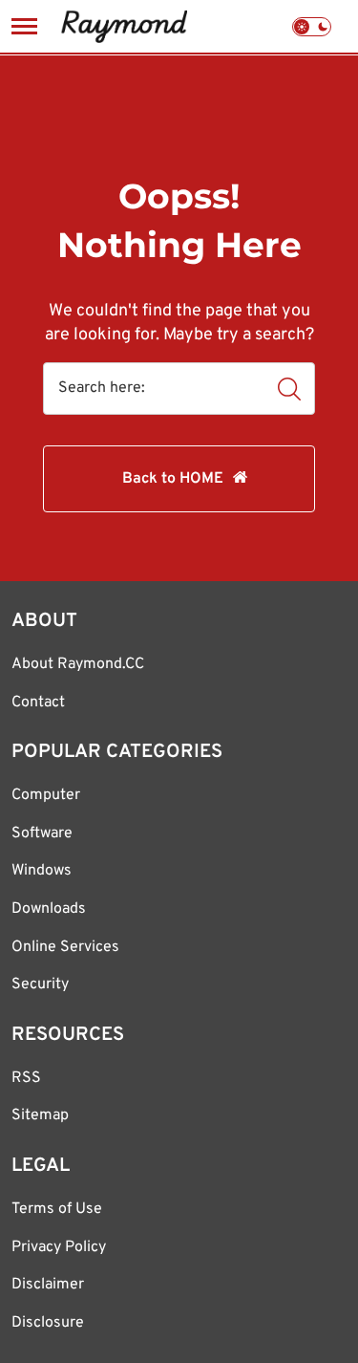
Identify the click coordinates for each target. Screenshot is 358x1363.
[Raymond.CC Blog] (123, 26)
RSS (26, 1078)
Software (42, 833)
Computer (45, 795)
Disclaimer (47, 1284)
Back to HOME (172, 478)
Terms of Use (56, 1209)
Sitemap (40, 1115)
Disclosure (47, 1322)
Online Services (65, 947)
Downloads (48, 909)
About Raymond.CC (77, 664)
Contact (38, 702)
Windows (41, 870)
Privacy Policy (58, 1247)
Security (40, 984)
